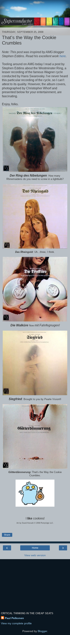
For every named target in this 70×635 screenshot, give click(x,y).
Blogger (42, 631)
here (63, 56)
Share (7, 534)
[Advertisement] (35, 11)
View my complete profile (16, 623)
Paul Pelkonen (14, 618)
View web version (35, 555)
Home (35, 548)
